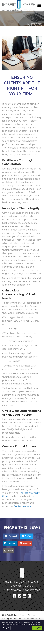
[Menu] (39, 6)
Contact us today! (23, 506)
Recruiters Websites (29, 618)
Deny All (6, 628)
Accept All (37, 628)
